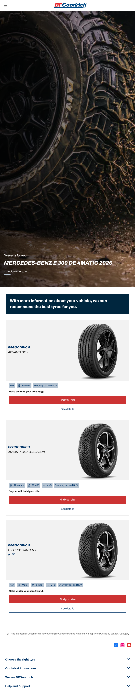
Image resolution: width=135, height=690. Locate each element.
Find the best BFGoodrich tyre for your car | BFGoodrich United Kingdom (48, 633)
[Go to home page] (70, 6)
